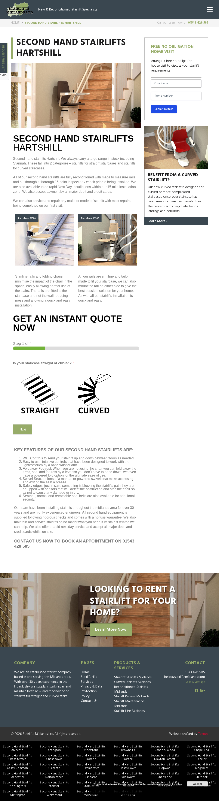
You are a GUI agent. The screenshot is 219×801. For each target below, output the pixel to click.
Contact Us (89, 701)
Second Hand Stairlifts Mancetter (17, 775)
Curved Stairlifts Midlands (132, 682)
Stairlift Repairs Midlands (131, 696)
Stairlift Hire (89, 677)
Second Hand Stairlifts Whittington (17, 793)
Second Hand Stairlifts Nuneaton (91, 775)
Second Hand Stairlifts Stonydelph (91, 784)
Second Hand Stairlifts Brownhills (128, 748)
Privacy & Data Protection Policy (91, 691)
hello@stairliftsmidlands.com (184, 677)
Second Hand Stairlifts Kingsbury (201, 766)
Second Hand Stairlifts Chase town (54, 757)
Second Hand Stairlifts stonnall (54, 784)
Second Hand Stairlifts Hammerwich (91, 766)
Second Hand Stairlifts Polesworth (128, 775)
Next (23, 429)
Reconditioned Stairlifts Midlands (131, 689)
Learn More (157, 221)
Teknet (203, 734)
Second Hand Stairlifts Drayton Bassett (164, 757)
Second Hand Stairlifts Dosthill (128, 757)
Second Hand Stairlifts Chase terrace (17, 757)
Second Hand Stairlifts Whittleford (54, 793)
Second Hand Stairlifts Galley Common (17, 766)
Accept (197, 784)
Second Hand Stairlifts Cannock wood (164, 748)
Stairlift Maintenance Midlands (129, 704)
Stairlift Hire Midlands (129, 711)
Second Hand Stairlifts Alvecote (17, 748)
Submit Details (164, 109)
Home (15, 22)
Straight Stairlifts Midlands (132, 677)
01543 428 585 (198, 22)
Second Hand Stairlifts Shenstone (164, 775)
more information (173, 784)
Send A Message (195, 682)
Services (87, 682)
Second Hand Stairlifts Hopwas (164, 766)
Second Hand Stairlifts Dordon (91, 757)
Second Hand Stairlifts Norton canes (54, 775)
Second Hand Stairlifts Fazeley (201, 757)
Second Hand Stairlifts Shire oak (201, 775)
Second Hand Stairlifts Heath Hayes (128, 766)
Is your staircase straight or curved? (43, 363)
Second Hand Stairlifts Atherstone (91, 748)
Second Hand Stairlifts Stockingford (17, 784)
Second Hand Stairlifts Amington (54, 748)
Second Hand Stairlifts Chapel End (201, 748)
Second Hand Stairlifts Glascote (54, 766)
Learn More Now (110, 629)
